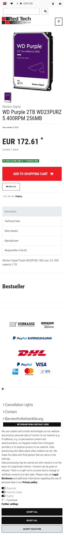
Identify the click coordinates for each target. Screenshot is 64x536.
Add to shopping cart (30, 174)
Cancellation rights (19, 404)
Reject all (32, 520)
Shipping (18, 196)
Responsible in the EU (16, 250)
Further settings (10, 504)
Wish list (12, 187)
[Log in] (53, 3)
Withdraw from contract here (33, 424)
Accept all (32, 512)
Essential (11, 488)
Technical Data (12, 221)
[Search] (44, 11)
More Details (11, 230)
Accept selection (32, 529)
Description (10, 211)
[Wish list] (12, 3)
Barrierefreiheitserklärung (24, 418)
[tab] (32, 212)
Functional (12, 500)
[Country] (5, 3)
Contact (11, 411)
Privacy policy (30, 482)
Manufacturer (11, 240)
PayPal (10, 496)
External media (14, 492)
